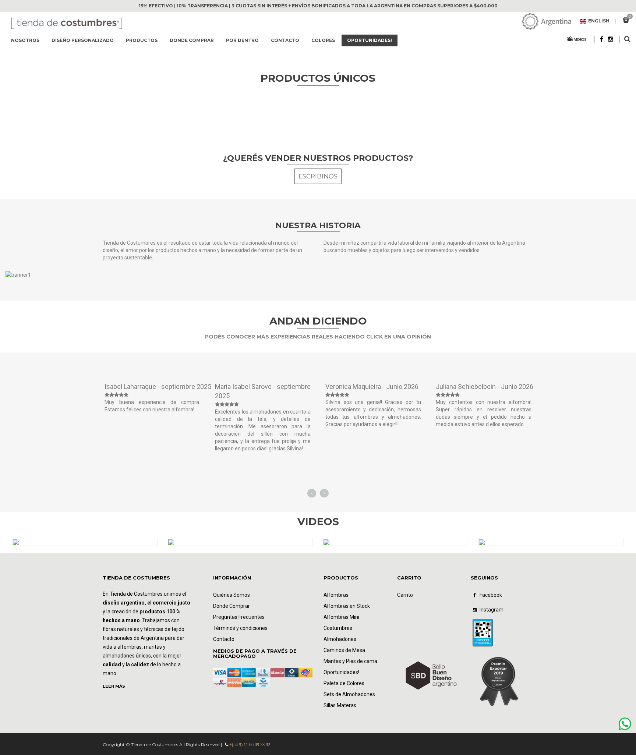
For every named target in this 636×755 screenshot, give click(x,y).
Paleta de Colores (344, 683)
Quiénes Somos (231, 595)
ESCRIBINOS (318, 176)
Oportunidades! (341, 672)
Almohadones (340, 639)
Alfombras (336, 595)
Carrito (405, 595)
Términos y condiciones (240, 628)
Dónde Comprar (231, 606)
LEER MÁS (114, 686)
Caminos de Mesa (344, 650)
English (599, 21)
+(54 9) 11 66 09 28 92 (249, 744)
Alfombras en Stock (347, 606)
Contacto (223, 639)
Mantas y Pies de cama (350, 661)
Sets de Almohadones (349, 694)
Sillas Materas (340, 705)
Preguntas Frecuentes (239, 617)
